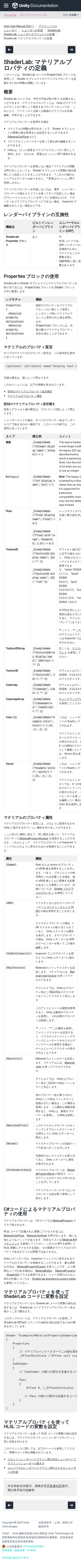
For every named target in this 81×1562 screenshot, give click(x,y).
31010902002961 (33, 1546)
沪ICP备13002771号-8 (15, 1557)
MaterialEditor (43, 1270)
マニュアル (10, 14)
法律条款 (7, 1550)
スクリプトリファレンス (33, 14)
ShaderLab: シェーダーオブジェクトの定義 (29, 34)
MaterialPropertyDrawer (34, 838)
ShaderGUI (12, 1274)
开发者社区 (54, 1486)
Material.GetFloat (14, 1235)
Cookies (31, 1550)
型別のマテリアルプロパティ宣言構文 (30, 391)
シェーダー (10, 30)
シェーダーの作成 (32, 30)
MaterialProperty (63, 1220)
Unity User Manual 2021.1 (19, 26)
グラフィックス (48, 26)
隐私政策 (19, 1550)
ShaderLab (53, 30)
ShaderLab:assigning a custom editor (54, 1278)
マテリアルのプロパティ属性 (25, 396)
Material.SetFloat (18, 136)
